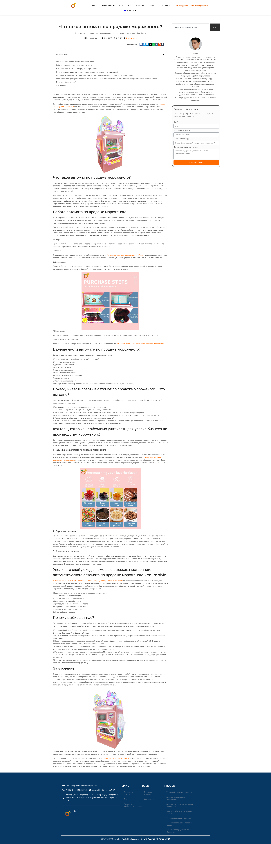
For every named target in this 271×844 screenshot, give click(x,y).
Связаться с (164, 6)
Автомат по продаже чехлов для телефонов (180, 805)
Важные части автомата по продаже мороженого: (77, 68)
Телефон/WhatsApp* (182, 139)
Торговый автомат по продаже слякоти (179, 824)
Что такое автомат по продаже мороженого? (75, 62)
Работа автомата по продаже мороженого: (74, 65)
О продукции (131, 38)
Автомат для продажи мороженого (176, 798)
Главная (94, 6)
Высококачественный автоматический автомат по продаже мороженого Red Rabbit (88, 580)
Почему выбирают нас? (66, 82)
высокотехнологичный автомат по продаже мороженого (140, 344)
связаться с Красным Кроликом (116, 758)
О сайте (151, 6)
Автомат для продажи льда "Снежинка (178, 831)
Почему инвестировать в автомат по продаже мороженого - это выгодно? (87, 72)
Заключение (61, 85)
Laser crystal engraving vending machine (179, 812)
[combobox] (190, 27)
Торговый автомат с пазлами (179, 818)
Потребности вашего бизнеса (186, 147)
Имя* (176, 122)
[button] (141, 44)
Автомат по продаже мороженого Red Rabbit (125, 255)
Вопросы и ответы (136, 6)
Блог (121, 6)
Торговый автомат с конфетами (180, 792)
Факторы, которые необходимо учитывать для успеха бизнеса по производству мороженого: (95, 75)
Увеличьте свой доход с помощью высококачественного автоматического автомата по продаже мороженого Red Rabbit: (106, 79)
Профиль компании (148, 793)
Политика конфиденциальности (132, 805)
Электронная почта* (182, 131)
